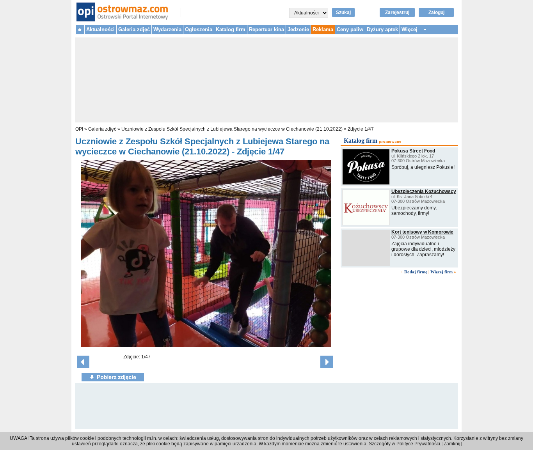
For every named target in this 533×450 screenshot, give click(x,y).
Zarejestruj (397, 12)
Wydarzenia (167, 29)
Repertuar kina (266, 29)
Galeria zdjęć (134, 29)
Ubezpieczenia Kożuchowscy (423, 191)
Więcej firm (441, 271)
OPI (79, 129)
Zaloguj (436, 12)
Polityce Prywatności (418, 443)
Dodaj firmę (415, 271)
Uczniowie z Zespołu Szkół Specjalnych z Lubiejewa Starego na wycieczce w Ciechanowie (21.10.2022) (232, 129)
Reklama (323, 29)
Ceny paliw (350, 29)
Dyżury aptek (382, 29)
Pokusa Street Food (413, 151)
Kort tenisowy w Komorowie (422, 232)
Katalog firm (230, 29)
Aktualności (100, 29)
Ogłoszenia (198, 29)
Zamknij (452, 443)
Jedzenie (298, 29)
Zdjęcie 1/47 (361, 129)
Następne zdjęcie (326, 362)
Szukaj (343, 12)
